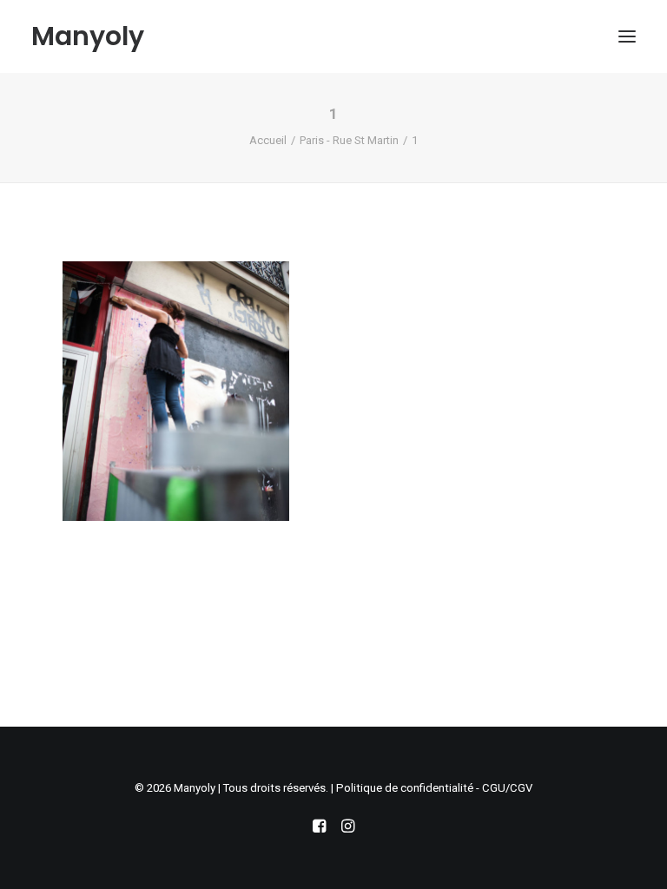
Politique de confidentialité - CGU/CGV (434, 787)
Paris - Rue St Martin (349, 140)
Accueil (268, 140)
